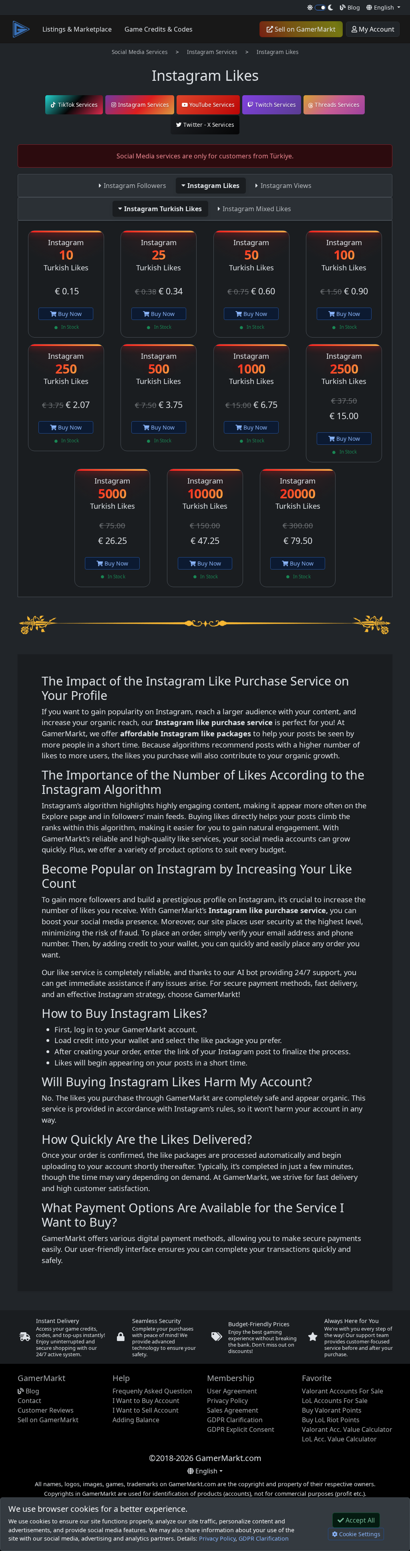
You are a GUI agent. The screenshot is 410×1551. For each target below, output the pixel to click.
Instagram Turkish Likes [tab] (163, 208)
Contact (29, 1400)
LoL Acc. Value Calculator (339, 1439)
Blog (353, 7)
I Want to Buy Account (146, 1400)
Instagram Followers (135, 185)
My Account (375, 29)
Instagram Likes (278, 52)
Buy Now (69, 314)
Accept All (359, 1520)
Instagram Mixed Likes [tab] (257, 208)
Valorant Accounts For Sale (342, 1391)
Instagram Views (286, 185)
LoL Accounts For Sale (335, 1400)
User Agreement (232, 1391)
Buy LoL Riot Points (331, 1419)
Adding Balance (136, 1419)
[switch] (320, 7)
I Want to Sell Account (146, 1410)
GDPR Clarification (235, 1419)
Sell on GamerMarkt (304, 29)
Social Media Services (140, 52)
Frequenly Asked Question (152, 1391)
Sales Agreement (232, 1410)
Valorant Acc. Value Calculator (347, 1429)
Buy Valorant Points (332, 1410)
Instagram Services (212, 52)
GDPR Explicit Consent (240, 1429)
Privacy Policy (217, 1538)
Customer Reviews (46, 1410)
